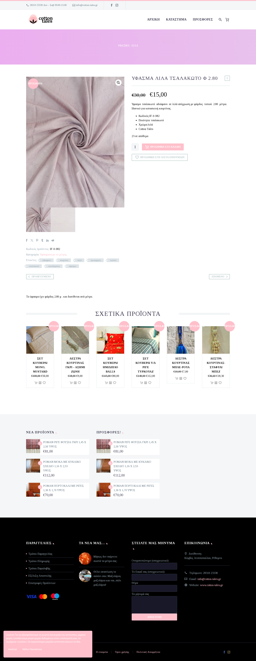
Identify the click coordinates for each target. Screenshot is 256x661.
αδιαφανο (46, 260)
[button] (118, 82)
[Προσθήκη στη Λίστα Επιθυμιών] (44, 383)
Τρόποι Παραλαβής (39, 568)
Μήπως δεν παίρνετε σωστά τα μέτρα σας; (105, 558)
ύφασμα (72, 266)
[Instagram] (116, 5)
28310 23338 (210, 572)
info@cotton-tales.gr (87, 5)
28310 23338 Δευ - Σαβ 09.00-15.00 (48, 5)
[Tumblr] (42, 240)
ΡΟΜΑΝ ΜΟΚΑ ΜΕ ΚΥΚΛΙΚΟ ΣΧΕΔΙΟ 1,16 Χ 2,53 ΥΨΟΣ (62, 466)
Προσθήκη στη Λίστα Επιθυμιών (162, 157)
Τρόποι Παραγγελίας (40, 553)
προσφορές (203, 19)
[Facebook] (111, 5)
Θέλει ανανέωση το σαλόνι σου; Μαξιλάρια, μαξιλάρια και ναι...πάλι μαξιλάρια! (107, 578)
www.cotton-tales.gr (211, 585)
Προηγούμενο (41, 276)
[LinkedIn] (47, 240)
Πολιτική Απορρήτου (148, 652)
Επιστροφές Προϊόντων (42, 583)
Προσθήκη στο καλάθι (165, 147)
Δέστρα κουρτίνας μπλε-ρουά (181, 363)
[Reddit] (52, 240)
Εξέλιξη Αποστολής (40, 575)
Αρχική (153, 19)
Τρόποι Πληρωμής (39, 561)
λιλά (79, 260)
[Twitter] (31, 240)
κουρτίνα (64, 260)
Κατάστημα (176, 19)
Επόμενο (218, 276)
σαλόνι (113, 260)
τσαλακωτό (34, 266)
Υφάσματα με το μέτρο (53, 254)
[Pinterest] (37, 240)
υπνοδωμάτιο (54, 266)
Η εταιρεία (102, 652)
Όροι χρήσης (122, 652)
